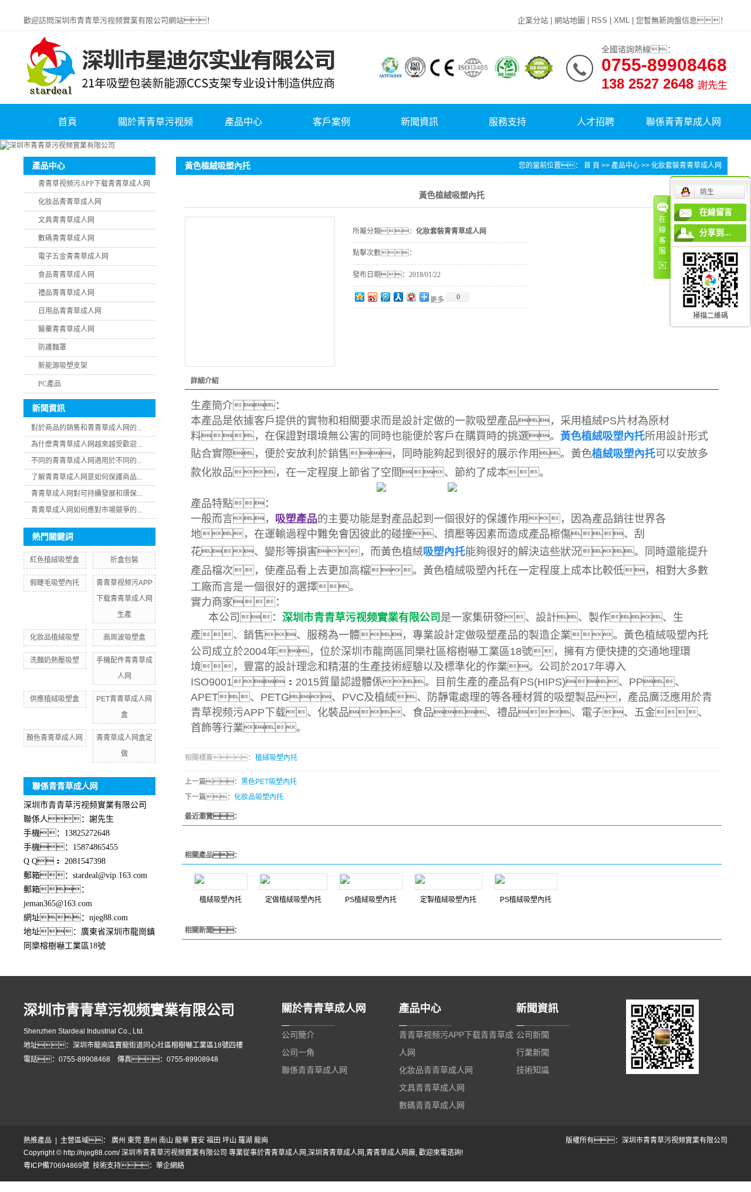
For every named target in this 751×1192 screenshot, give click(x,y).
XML (622, 20)
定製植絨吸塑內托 (448, 900)
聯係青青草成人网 (683, 122)
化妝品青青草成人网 (70, 202)
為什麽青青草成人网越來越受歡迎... (86, 444)
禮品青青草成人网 (66, 293)
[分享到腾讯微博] (384, 296)
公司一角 (298, 1052)
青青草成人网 (285, 1153)
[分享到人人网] (397, 296)
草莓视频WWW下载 (427, 1187)
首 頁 (592, 165)
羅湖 (245, 1140)
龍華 (182, 1140)
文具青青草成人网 (66, 220)
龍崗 (261, 1140)
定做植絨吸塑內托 (293, 900)
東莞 (134, 1140)
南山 (166, 1140)
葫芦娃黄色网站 (220, 1187)
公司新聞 (532, 1034)
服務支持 (507, 122)
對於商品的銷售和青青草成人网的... (86, 428)
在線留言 (715, 212)
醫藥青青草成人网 (66, 329)
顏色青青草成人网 (54, 738)
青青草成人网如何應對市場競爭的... (86, 510)
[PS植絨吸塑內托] (370, 881)
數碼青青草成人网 (66, 238)
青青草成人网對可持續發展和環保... (86, 493)
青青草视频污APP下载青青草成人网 (94, 184)
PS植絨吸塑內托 (371, 900)
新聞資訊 (419, 122)
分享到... (715, 232)
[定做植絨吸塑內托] (293, 881)
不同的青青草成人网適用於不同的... (86, 461)
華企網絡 (170, 1165)
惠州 (150, 1140)
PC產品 (49, 384)
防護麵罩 (52, 347)
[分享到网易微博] (410, 296)
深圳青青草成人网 (336, 1153)
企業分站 (532, 20)
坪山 (229, 1140)
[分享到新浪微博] (372, 296)
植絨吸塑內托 (276, 758)
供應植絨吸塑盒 (54, 699)
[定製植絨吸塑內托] (448, 881)
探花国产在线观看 (634, 1187)
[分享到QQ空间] (359, 296)
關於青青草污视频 (155, 122)
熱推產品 (37, 1140)
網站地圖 (569, 20)
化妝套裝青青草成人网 (686, 165)
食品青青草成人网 (66, 275)
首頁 (67, 122)
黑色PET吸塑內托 (269, 782)
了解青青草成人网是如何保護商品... (86, 477)
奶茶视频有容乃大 (56, 1187)
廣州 (118, 1140)
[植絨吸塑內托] (221, 881)
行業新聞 (532, 1052)
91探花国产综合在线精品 (565, 1187)
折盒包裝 (124, 560)
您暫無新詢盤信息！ (682, 20)
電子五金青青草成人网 (73, 256)
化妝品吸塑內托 (258, 797)
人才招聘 (595, 122)
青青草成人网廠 (390, 1153)
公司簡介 (298, 1034)
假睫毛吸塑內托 (54, 583)
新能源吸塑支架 (62, 366)
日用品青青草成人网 (70, 311)
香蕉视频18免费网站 (491, 1187)
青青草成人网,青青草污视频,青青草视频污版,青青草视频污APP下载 (105, 5)
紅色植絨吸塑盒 (54, 560)
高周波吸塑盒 (124, 637)
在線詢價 (385, 324)
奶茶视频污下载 (111, 1187)
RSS (599, 20)
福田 (214, 1140)
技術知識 (532, 1070)
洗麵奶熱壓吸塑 (54, 660)
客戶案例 (331, 122)
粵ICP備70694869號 (56, 1165)
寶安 (198, 1140)
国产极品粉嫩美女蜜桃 (281, 1187)
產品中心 (243, 122)
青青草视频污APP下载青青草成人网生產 (124, 599)
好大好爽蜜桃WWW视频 (356, 1187)
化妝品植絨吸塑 (54, 637)
